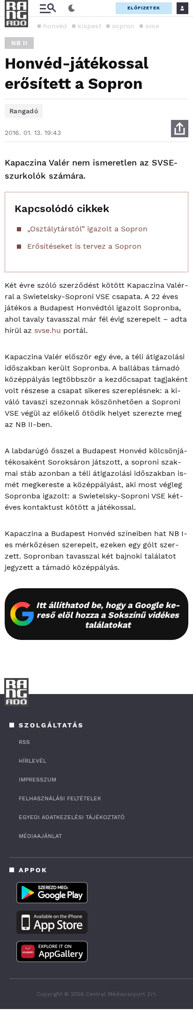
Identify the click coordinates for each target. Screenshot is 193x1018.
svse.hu (47, 330)
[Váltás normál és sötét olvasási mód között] (71, 8)
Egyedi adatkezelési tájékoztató (72, 817)
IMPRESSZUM (37, 779)
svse (152, 26)
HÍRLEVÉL (32, 761)
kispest (90, 26)
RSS (24, 742)
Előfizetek (143, 7)
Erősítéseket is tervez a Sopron (84, 246)
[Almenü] (47, 8)
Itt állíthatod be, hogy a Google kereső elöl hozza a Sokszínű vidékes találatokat (108, 615)
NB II (19, 43)
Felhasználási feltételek (60, 798)
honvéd (55, 26)
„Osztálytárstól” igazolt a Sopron (87, 228)
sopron (123, 26)
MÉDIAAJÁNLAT (40, 836)
